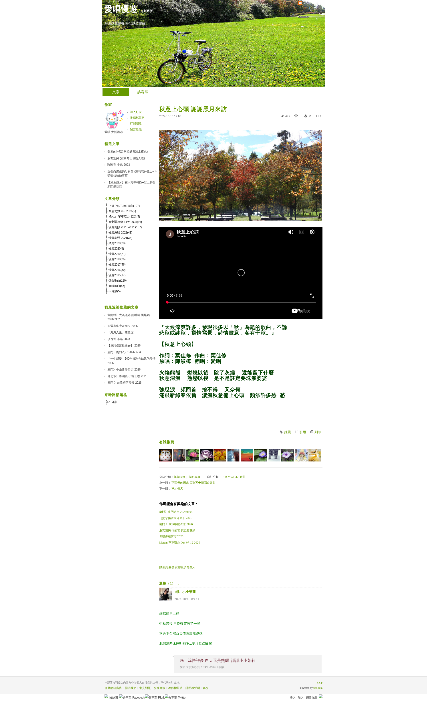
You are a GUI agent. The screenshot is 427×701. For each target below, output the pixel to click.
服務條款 (159, 688)
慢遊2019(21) (117, 254)
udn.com (317, 687)
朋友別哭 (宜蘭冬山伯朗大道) (126, 158)
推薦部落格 (137, 117)
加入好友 (136, 112)
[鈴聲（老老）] (287, 455)
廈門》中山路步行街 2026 (124, 369)
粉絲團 (113, 697)
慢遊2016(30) (117, 270)
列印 (317, 432)
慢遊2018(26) (117, 259)
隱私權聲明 (192, 688)
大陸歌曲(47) (117, 286)
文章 (115, 92)
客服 (206, 688)
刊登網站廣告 (113, 688)
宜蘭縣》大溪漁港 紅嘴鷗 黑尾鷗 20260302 (128, 317)
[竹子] (260, 455)
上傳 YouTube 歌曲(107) (124, 205)
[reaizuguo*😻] (274, 455)
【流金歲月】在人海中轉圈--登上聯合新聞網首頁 (131, 184)
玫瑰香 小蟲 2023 (118, 164)
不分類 (113, 402)
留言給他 (136, 129)
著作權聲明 (175, 688)
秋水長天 (177, 488)
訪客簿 (142, 92)
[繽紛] (179, 455)
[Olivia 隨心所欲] (220, 455)
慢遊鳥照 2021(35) (120, 238)
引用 (302, 432)
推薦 (287, 432)
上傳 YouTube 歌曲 (234, 477)
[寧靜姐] (301, 455)
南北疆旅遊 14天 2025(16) (125, 222)
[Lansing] (247, 455)
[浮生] (192, 455)
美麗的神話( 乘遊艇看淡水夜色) (127, 151)
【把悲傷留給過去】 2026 (175, 518)
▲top (319, 682)
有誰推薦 (166, 442)
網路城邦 (312, 697)
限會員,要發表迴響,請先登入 (177, 567)
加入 (301, 697)
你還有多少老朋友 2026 (122, 326)
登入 (293, 697)
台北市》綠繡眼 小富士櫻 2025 (127, 376)
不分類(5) (115, 291)
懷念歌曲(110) (118, 280)
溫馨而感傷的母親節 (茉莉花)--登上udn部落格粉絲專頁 (132, 173)
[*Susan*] (314, 455)
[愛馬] (206, 455)
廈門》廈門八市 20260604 (176, 512)
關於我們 (130, 688)
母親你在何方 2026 (171, 536)
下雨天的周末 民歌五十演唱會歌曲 (193, 482)
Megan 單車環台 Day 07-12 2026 (179, 542)
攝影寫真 (194, 477)
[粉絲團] (106, 696)
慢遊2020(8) (116, 248)
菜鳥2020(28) (117, 243)
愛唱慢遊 (121, 9)
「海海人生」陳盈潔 (120, 332)
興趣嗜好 (179, 477)
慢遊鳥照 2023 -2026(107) (125, 227)
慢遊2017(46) (117, 264)
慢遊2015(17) (117, 275)
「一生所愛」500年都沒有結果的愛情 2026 (131, 361)
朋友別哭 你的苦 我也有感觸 (177, 530)
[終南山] (165, 455)
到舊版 (148, 10)
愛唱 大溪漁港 (188, 667)
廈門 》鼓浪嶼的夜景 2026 (176, 524)
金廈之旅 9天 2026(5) (122, 211)
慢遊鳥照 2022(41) (120, 232)
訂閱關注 (136, 123)
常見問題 (145, 688)
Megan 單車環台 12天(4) (124, 216)
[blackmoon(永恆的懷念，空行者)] (233, 455)
